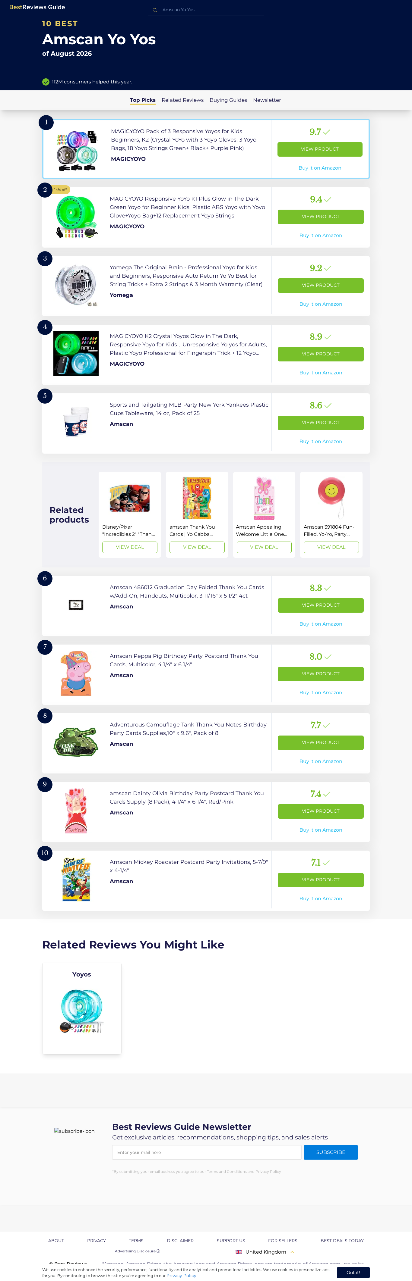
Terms (136, 1240)
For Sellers (282, 1240)
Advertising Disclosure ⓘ (137, 1251)
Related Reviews (183, 100)
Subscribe (330, 1152)
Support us (231, 1240)
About (56, 1240)
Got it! (353, 1272)
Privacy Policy (181, 1275)
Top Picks (143, 100)
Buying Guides (228, 100)
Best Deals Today (342, 1240)
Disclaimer (180, 1240)
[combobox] (206, 9)
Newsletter (267, 100)
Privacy (96, 1240)
